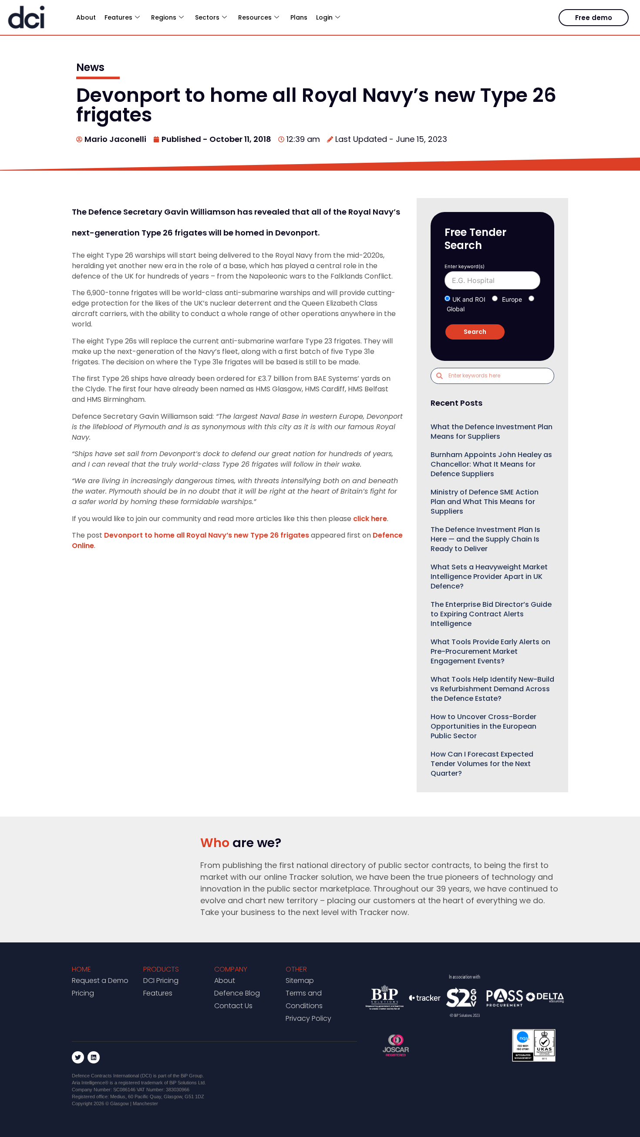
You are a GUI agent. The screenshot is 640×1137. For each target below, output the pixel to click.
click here (370, 519)
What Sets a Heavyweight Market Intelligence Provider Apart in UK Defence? (489, 576)
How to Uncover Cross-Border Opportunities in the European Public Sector (483, 726)
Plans (298, 17)
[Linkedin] (94, 1057)
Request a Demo (100, 981)
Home (81, 969)
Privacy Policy (308, 1018)
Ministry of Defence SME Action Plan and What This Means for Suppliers (485, 501)
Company (230, 969)
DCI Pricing (161, 981)
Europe (512, 299)
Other (296, 969)
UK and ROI (468, 299)
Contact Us (233, 1006)
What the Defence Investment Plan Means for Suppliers (491, 431)
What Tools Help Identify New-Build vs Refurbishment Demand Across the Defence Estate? (492, 688)
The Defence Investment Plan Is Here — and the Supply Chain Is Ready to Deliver (485, 539)
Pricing (83, 993)
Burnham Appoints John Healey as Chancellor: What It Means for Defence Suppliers (491, 464)
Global (456, 309)
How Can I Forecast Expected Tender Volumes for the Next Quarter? (482, 763)
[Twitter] (78, 1057)
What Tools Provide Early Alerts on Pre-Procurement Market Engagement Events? (490, 651)
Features (157, 993)
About (86, 17)
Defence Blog (237, 993)
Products (161, 969)
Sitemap (300, 981)
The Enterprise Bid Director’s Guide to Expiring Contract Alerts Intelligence (491, 614)
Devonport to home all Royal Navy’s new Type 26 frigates (206, 535)
